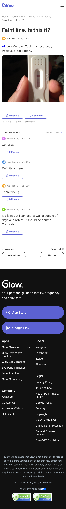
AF (4, 46)
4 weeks (8, 249)
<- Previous (14, 255)
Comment (37, 115)
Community (18, 16)
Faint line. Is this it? (13, 20)
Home (5, 16)
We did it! (57, 249)
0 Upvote (14, 115)
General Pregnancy (40, 16)
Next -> (52, 255)
